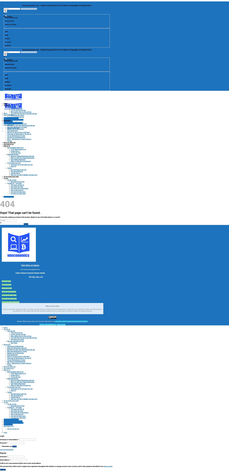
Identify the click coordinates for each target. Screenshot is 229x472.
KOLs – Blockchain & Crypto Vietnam (19, 139)
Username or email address (9, 439)
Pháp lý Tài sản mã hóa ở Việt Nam (18, 132)
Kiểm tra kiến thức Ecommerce (21, 161)
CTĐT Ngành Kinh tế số (18, 149)
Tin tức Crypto (11, 180)
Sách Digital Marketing (18, 159)
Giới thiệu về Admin (30, 265)
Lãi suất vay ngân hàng (18, 194)
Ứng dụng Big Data (17, 171)
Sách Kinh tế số (9, 144)
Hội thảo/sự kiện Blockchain (16, 137)
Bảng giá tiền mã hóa (17, 182)
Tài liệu (9, 141)
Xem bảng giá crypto (17, 115)
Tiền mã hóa (11, 107)
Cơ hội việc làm (16, 153)
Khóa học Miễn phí (9, 142)
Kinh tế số (7, 146)
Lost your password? (6, 450)
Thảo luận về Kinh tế (17, 185)
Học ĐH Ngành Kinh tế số (15, 148)
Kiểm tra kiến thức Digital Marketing (22, 158)
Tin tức (6, 178)
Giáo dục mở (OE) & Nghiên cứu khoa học (24, 175)
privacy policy (107, 466)
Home (5, 103)
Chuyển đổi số (15, 173)
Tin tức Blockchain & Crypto (16, 136)
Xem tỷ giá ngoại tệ (17, 190)
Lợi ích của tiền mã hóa (18, 110)
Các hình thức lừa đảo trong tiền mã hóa (24, 114)
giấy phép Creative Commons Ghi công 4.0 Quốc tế (71, 321)
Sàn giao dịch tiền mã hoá (15, 117)
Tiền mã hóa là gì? (17, 108)
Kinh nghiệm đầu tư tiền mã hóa (21, 112)
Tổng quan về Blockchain (15, 122)
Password (3, 443)
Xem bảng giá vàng (17, 187)
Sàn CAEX (14, 119)
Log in (14, 446)
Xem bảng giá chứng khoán (19, 188)
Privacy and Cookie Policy (48, 324)
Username (4, 456)
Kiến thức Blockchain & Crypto (17, 127)
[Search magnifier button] (5, 11)
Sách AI (13, 166)
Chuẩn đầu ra (15, 151)
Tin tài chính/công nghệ (11, 177)
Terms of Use (61, 324)
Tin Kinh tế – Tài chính (14, 183)
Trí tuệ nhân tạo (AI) (13, 163)
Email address (5, 460)
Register (3, 469)
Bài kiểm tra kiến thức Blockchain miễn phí (21, 125)
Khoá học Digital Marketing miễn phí (22, 156)
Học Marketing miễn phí (18, 170)
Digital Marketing (12, 154)
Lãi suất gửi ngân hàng (18, 192)
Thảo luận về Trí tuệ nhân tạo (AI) (22, 165)
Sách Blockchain (12, 131)
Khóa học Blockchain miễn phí (17, 124)
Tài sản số (7, 105)
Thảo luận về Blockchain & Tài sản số (19, 134)
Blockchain (7, 120)
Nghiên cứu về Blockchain (15, 129)
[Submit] (0, 222)
